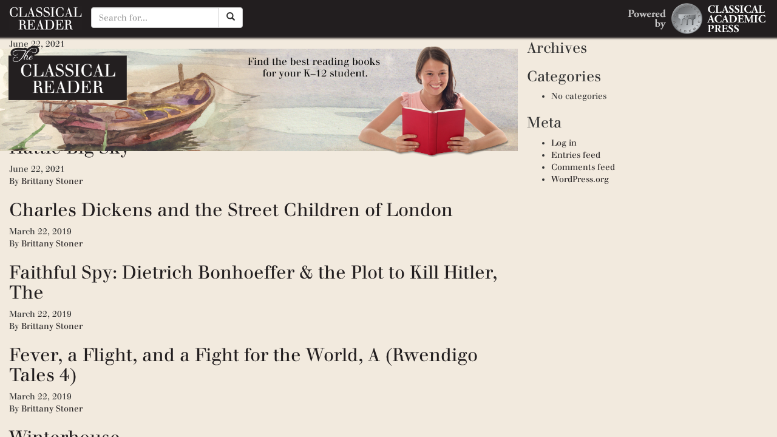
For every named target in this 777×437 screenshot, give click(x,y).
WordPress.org (580, 179)
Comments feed (583, 167)
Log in (564, 143)
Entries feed (575, 155)
